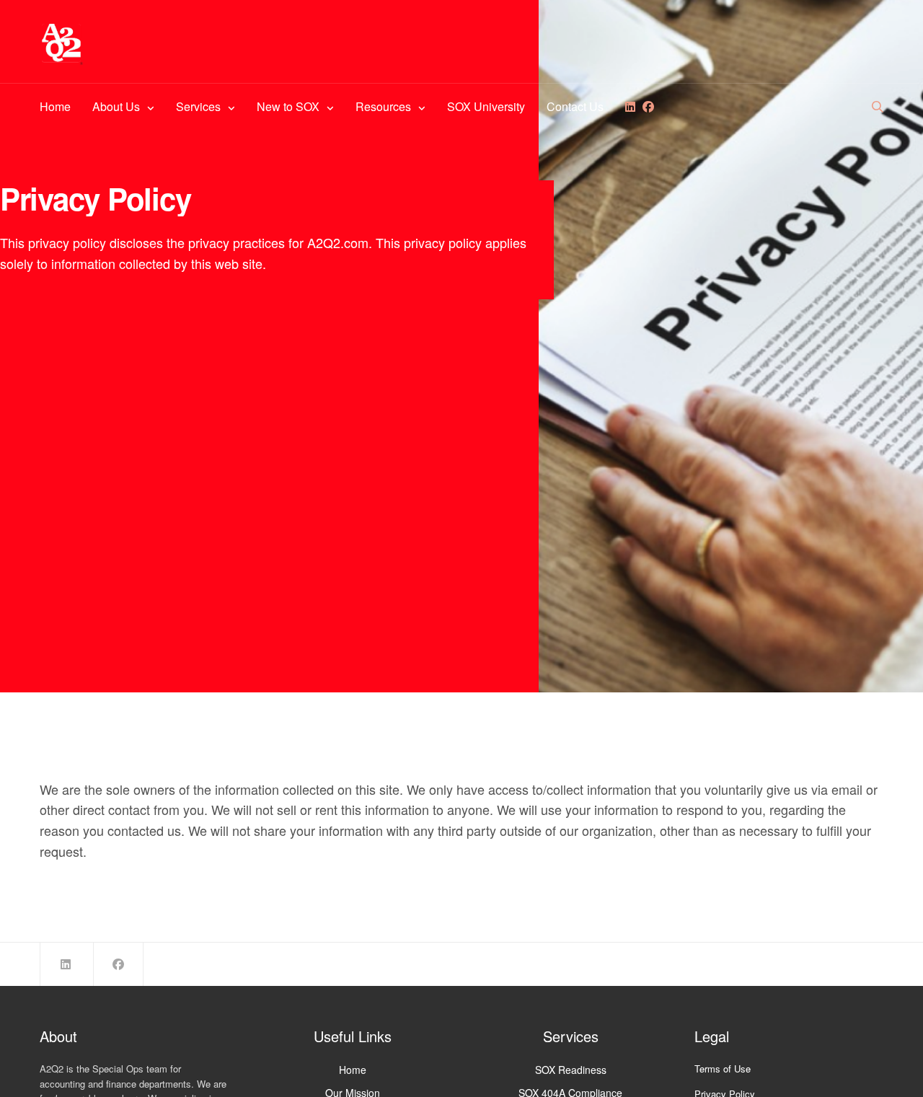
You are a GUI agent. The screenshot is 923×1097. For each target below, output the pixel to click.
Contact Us (575, 106)
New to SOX (288, 106)
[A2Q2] (61, 43)
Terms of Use (722, 1068)
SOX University (486, 106)
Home (55, 106)
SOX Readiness (570, 1069)
